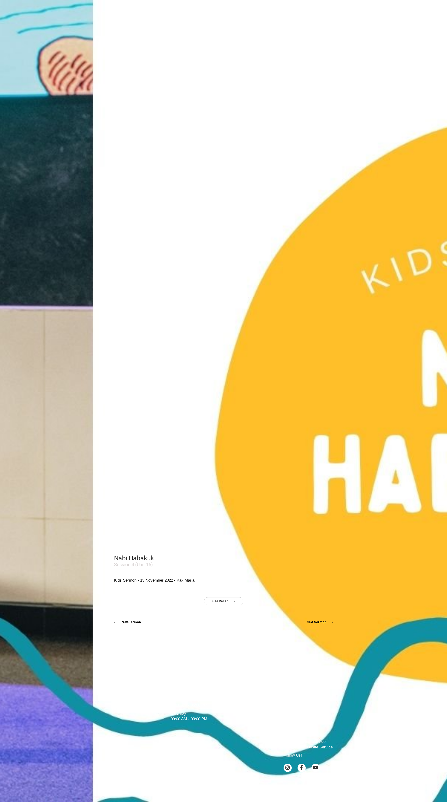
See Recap (220, 601)
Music (251, 12)
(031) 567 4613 (184, 684)
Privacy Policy (223, 785)
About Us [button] (172, 12)
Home (154, 12)
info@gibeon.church (188, 678)
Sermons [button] (230, 12)
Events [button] (269, 12)
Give (313, 12)
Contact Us (294, 12)
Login (328, 12)
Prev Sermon (130, 622)
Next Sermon (316, 622)
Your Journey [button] (201, 12)
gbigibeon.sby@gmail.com (232, 678)
